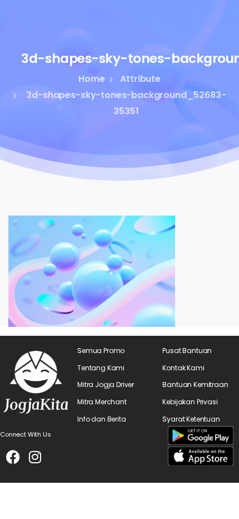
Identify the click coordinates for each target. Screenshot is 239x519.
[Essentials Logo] (36, 382)
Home (91, 78)
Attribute (140, 78)
